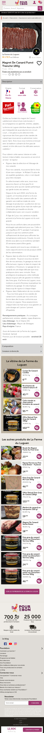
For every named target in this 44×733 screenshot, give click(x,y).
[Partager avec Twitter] (9, 74)
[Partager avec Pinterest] (16, 74)
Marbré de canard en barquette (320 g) (32, 508)
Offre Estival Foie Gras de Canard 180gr (30, 419)
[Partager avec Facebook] (13, 74)
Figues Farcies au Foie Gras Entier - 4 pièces (32, 464)
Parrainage (3, 656)
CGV (20, 721)
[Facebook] (5, 643)
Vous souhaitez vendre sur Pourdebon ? (13, 690)
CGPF (21, 723)
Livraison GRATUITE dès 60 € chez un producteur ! (18, 12)
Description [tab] (7, 82)
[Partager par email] (19, 74)
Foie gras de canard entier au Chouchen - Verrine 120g (32, 556)
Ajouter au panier (32, 730)
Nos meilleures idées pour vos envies (12, 665)
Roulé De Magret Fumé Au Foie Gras (31, 449)
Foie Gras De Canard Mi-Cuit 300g (31, 479)
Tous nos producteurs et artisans (11, 667)
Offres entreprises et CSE (8, 692)
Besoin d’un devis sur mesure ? (10, 687)
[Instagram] (15, 643)
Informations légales (20, 725)
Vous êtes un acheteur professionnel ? (13, 685)
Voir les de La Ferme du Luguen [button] (22, 591)
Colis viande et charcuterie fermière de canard (31, 402)
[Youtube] (10, 643)
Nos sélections (5, 660)
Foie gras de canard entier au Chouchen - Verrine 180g (32, 539)
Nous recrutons (5, 682)
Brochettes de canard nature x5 (30, 387)
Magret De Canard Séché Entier (30, 523)
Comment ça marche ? (7, 651)
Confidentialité (29, 708)
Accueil (5, 18)
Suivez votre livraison (7, 680)
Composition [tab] (7, 346)
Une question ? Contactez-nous (11, 675)
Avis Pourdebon (5, 663)
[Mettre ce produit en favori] (39, 63)
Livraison (3, 653)
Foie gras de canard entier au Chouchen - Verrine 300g (32, 572)
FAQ (1, 678)
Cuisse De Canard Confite (30, 372)
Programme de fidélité (7, 658)
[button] (36, 379)
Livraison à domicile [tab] (10, 351)
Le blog (2, 670)
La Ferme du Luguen (10, 54)
